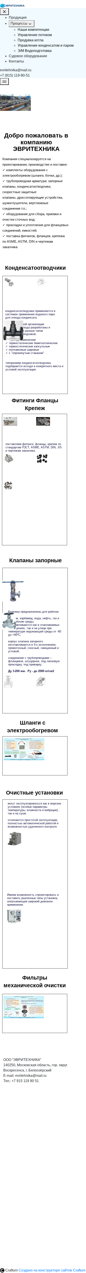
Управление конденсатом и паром (46, 45)
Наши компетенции (33, 29)
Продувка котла (30, 40)
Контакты (16, 61)
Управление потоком (35, 35)
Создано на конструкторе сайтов (52, 1270)
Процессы (19, 23)
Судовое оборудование (28, 56)
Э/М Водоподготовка (35, 51)
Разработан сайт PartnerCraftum (35, 1119)
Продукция (18, 17)
